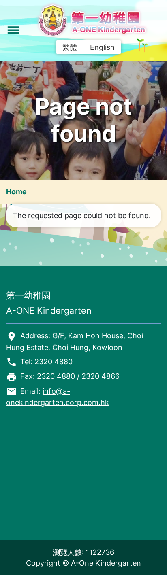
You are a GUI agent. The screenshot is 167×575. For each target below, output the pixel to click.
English (102, 47)
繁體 (69, 47)
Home (16, 191)
